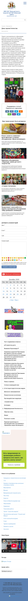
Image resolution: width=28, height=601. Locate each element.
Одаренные (7, 506)
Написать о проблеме (14, 465)
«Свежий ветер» (9, 401)
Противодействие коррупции (12, 398)
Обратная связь (8, 412)
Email (3, 230)
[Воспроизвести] (3, 551)
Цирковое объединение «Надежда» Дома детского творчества (11, 161)
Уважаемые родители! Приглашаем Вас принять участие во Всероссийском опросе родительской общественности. (14, 376)
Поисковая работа (9, 509)
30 (10, 297)
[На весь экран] (24, 551)
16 (10, 291)
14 (3, 291)
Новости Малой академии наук (12, 501)
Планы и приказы (9, 381)
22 (7, 294)
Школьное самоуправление (12, 391)
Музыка (6, 490)
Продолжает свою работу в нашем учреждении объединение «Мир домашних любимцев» (14, 208)
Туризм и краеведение (10, 524)
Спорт (5, 521)
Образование (7, 503)
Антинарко (7, 405)
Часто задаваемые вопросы (12, 341)
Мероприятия (5, 31)
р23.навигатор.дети (10, 345)
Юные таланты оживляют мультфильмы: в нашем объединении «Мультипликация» (14, 137)
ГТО (5, 480)
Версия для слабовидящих (12, 274)
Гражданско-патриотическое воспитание (15, 478)
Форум (6, 415)
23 (10, 294)
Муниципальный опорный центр (12, 493)
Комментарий (5, 241)
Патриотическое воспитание (12, 395)
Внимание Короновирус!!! (11, 348)
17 (14, 291)
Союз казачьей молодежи (11, 518)
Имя (3, 225)
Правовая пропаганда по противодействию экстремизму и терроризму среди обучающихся (14, 423)
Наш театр (6, 495)
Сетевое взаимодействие (11, 385)
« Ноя (11, 300)
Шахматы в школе (8, 526)
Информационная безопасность (13, 408)
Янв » (17, 300)
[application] (14, 546)
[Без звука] (22, 551)
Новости (6, 498)
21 (3, 294)
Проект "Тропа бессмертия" (11, 511)
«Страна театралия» (9, 186)
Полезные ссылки (9, 418)
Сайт (3, 235)
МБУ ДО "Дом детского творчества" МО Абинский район (12, 13)
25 (17, 294)
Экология (6, 529)
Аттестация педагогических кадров (14, 388)
